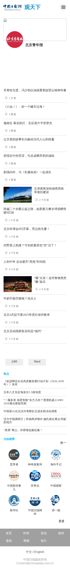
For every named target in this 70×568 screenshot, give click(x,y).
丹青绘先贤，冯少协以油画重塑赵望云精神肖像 (35, 90)
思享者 (14, 464)
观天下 (32, 7)
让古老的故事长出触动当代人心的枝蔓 (29, 139)
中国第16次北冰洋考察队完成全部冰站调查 (30, 411)
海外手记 (56, 464)
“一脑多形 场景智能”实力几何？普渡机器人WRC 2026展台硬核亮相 (34, 401)
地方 (44, 540)
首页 (9, 533)
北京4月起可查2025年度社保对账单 (27, 314)
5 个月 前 (13, 322)
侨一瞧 (56, 510)
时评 (26, 533)
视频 (26, 540)
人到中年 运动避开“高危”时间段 (25, 261)
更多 (62, 521)
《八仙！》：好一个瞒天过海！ (24, 106)
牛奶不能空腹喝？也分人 (20, 298)
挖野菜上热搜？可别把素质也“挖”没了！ (30, 245)
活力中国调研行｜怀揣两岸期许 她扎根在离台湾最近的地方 (36, 420)
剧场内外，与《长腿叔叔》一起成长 (27, 172)
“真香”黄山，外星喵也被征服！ (23, 430)
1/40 (14, 361)
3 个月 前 (13, 236)
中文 (29, 551)
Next (37, 361)
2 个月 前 (44, 200)
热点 (6, 373)
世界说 (35, 485)
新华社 (14, 510)
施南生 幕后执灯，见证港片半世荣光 (28, 123)
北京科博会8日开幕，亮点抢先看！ (27, 228)
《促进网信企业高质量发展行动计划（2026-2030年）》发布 (34, 383)
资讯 (44, 533)
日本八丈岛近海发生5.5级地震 (22, 392)
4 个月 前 (13, 253)
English (39, 551)
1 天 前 (12, 98)
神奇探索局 (35, 464)
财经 (61, 533)
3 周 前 (12, 114)
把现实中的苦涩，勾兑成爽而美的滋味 (29, 155)
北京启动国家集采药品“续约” (23, 331)
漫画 (9, 540)
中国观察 (56, 485)
